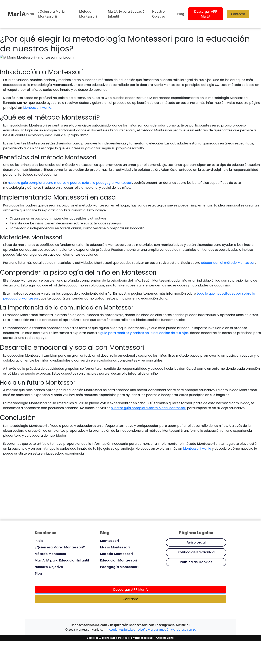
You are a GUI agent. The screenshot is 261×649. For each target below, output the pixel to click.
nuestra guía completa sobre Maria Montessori (148, 408)
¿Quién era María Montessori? (51, 14)
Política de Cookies (196, 562)
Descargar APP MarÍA (205, 14)
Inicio (30, 14)
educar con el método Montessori (228, 262)
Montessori (109, 540)
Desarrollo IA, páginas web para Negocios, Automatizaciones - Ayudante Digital (130, 637)
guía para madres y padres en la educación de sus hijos (144, 333)
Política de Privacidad (196, 552)
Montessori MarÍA (37, 107)
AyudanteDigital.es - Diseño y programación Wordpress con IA (152, 629)
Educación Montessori (118, 560)
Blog (180, 14)
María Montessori (115, 547)
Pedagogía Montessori (119, 567)
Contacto (238, 14)
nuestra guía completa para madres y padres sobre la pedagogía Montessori (70, 182)
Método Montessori (88, 14)
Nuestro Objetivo (158, 14)
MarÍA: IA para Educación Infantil (127, 14)
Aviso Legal (196, 542)
